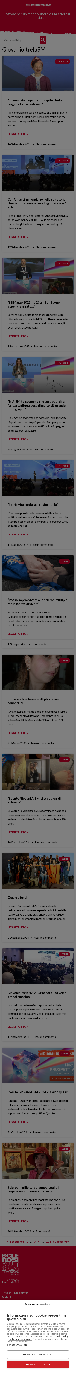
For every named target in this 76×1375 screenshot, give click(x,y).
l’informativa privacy (20, 1339)
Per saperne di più (17, 1344)
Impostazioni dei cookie (38, 1354)
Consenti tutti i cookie (38, 1364)
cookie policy (61, 1336)
